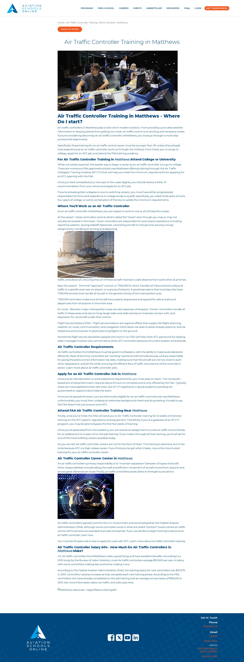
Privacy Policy (210, 640)
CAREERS (123, 8)
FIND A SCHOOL (106, 8)
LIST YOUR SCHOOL (217, 8)
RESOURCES (173, 8)
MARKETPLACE (154, 8)
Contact (213, 636)
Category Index (209, 656)
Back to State (69, 29)
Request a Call (210, 626)
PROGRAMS (87, 8)
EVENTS (137, 8)
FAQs (187, 8)
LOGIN (198, 8)
